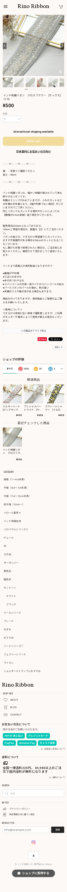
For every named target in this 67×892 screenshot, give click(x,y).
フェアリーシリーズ (15, 654)
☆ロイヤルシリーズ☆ (16, 529)
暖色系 (7, 579)
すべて (10, 368)
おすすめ (9, 637)
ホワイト (10, 596)
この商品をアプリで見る (33, 330)
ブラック (10, 604)
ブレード (9, 621)
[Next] (62, 46)
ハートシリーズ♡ (13, 646)
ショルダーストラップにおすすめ (22, 671)
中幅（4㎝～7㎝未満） (16, 487)
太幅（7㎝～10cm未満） (17, 496)
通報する (59, 347)
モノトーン (10, 587)
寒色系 (7, 571)
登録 (57, 829)
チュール (9, 537)
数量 (5, 113)
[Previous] (5, 46)
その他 (7, 554)
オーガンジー (11, 562)
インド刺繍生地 (12, 521)
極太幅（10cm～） (14, 504)
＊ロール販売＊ (12, 512)
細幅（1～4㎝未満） (15, 479)
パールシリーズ (12, 612)
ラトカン (9, 662)
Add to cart (33, 141)
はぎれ (7, 629)
